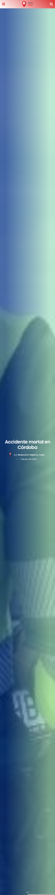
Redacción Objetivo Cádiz (31, 454)
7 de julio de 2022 (28, 459)
